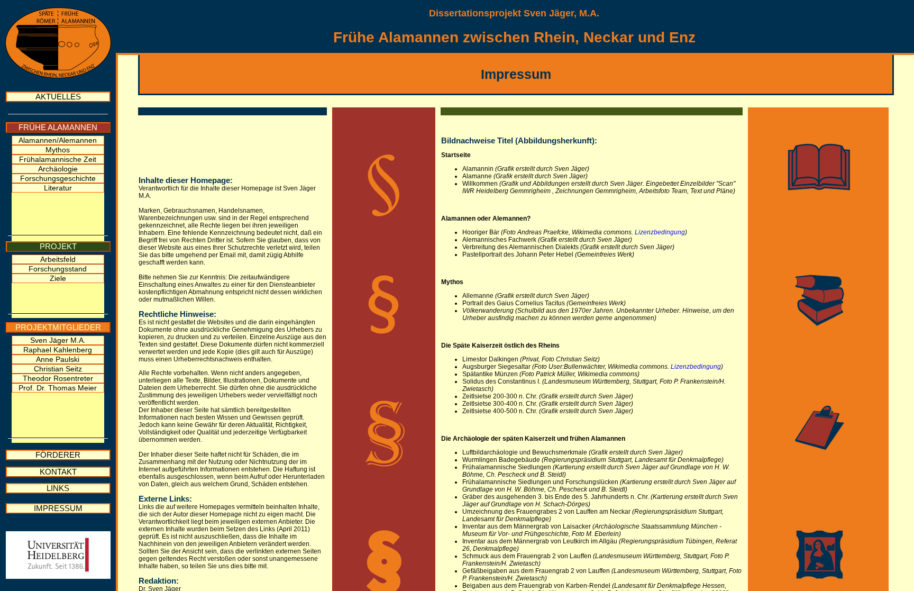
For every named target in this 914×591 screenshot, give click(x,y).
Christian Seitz (58, 369)
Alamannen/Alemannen (58, 140)
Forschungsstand (58, 269)
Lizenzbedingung (660, 232)
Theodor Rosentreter (58, 378)
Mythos (57, 150)
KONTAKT (58, 472)
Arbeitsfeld (58, 259)
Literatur (58, 188)
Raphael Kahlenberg (57, 349)
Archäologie (58, 169)
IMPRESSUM (58, 508)
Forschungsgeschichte (58, 178)
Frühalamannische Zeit (57, 159)
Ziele (58, 278)
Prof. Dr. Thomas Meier (58, 388)
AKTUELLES (58, 97)
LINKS (58, 488)
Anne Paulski (57, 359)
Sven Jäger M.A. (58, 340)
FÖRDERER (57, 455)
